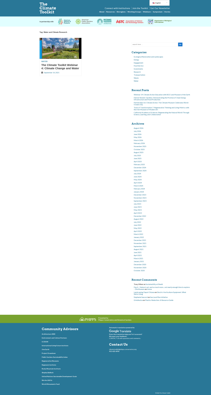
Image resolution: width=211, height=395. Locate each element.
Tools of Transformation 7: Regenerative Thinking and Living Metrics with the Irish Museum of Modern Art (161, 108)
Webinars (147, 12)
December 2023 (140, 195)
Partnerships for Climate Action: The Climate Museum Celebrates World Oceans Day (161, 104)
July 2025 (137, 155)
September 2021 (140, 246)
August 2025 (138, 152)
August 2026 (138, 128)
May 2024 (138, 180)
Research (137, 72)
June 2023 (137, 207)
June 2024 (137, 177)
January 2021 (139, 261)
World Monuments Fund (51, 384)
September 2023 (140, 201)
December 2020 (140, 264)
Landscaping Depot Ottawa (144, 292)
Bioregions (121, 12)
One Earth (45, 349)
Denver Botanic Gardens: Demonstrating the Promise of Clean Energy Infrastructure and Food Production (160, 99)
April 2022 (138, 231)
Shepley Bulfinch (47, 372)
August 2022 (138, 219)
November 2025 (140, 146)
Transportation (139, 75)
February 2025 (139, 164)
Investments (138, 69)
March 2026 (138, 140)
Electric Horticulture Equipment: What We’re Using (160, 293)
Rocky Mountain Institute (51, 369)
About (101, 12)
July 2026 (137, 131)
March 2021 (138, 258)
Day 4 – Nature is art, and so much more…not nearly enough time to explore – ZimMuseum (162, 288)
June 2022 (137, 225)
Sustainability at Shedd (154, 284)
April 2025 (138, 161)
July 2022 (137, 222)
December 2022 (140, 216)
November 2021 (140, 243)
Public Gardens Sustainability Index (55, 357)
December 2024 (140, 167)
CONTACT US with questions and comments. (125, 338)
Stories (167, 12)
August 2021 (138, 249)
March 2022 (138, 234)
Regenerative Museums (50, 361)
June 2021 (137, 252)
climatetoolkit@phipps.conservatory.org (122, 349)
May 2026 (138, 137)
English (158, 3)
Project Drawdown (49, 353)
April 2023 (138, 213)
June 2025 (137, 158)
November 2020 (140, 267)
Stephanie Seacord (141, 297)
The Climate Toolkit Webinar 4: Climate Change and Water (60, 66)
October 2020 (139, 270)
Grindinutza (138, 300)
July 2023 (137, 204)
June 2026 (137, 134)
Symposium (157, 12)
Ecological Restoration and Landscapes (148, 57)
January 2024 (139, 192)
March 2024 (138, 186)
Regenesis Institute (49, 365)
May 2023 (138, 210)
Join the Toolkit (140, 8)
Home (149, 289)
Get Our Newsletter (160, 8)
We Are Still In (47, 380)
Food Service (138, 66)
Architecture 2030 (48, 334)
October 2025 (139, 149)
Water (44, 61)
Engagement (138, 63)
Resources (110, 12)
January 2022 (139, 237)
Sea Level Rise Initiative (159, 297)
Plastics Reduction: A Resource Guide (159, 300)
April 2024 (138, 183)
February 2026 (139, 143)
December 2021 (140, 240)
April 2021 (138, 255)
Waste (136, 78)
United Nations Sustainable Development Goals (59, 376)
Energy (136, 60)
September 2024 (140, 171)
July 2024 (137, 173)
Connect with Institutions (117, 8)
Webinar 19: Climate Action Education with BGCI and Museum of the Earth (162, 95)
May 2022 (138, 228)
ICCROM (45, 342)
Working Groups (134, 12)
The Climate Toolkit (48, 8)
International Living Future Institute (55, 345)
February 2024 (139, 189)
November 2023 (140, 198)
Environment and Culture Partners (54, 338)
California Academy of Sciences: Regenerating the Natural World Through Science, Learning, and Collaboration (161, 113)
